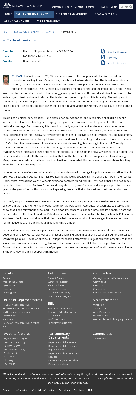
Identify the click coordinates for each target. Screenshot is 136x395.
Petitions (98, 285)
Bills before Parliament (60, 308)
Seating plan (9, 292)
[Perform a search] (130, 6)
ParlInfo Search (12, 345)
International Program (59, 296)
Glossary (8, 360)
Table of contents (20, 40)
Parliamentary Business (32, 14)
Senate (6, 278)
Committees (99, 338)
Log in (114, 6)
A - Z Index (9, 356)
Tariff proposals (56, 319)
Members (8, 319)
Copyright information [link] (43, 390)
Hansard (49, 32)
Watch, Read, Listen (58, 281)
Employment (10, 353)
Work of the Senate (13, 281)
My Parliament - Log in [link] (15, 338)
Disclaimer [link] (64, 390)
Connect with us (101, 289)
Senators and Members (71, 14)
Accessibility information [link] (15, 390)
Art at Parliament (102, 312)
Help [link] (90, 390)
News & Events (104, 14)
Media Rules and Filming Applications (112, 319)
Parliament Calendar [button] (61, 6)
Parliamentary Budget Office (63, 360)
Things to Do (100, 308)
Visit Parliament (48, 20)
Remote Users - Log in (15, 342)
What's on (98, 304)
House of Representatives (17, 304)
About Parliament (17, 20)
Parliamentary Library (59, 292)
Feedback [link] (79, 390)
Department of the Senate (62, 342)
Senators (7, 289)
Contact (79, 6)
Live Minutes (9, 315)
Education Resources (59, 289)
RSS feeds (9, 363)
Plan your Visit (100, 315)
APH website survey (14, 349)
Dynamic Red (9, 285)
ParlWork (103, 6)
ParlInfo (90, 6)
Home (8, 14)
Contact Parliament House (107, 292)
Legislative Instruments (60, 322)
